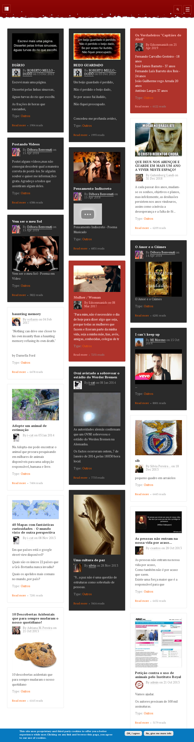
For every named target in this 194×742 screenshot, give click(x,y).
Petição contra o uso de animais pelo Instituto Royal (158, 674)
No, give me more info (158, 733)
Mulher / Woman (87, 297)
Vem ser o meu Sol (27, 221)
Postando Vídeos (26, 144)
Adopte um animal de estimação (29, 427)
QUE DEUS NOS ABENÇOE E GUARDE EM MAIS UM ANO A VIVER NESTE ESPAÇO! (158, 166)
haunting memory (26, 314)
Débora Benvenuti (39, 150)
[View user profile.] (17, 76)
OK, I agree (133, 733)
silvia (92, 565)
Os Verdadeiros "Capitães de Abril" (158, 37)
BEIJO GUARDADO (88, 65)
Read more (19, 125)
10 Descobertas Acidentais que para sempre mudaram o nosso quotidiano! (35, 618)
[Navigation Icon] (187, 9)
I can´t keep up (147, 334)
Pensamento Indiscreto (92, 188)
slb (137, 460)
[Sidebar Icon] (6, 8)
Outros (25, 116)
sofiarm (32, 319)
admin (154, 682)
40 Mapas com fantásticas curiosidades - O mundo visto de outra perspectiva (33, 528)
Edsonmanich (159, 44)
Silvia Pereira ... (160, 466)
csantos (155, 548)
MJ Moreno (158, 340)
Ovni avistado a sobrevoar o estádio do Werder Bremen (96, 375)
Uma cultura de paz (89, 560)
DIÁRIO (18, 65)
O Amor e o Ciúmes (150, 247)
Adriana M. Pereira (39, 628)
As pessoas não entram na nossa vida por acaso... (156, 540)
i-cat (92, 382)
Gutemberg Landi (162, 175)
